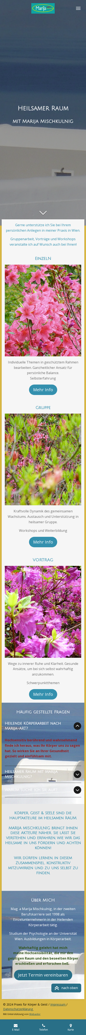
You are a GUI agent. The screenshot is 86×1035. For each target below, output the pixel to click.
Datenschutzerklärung (18, 1009)
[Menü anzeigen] (78, 8)
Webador (34, 1014)
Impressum (58, 1004)
